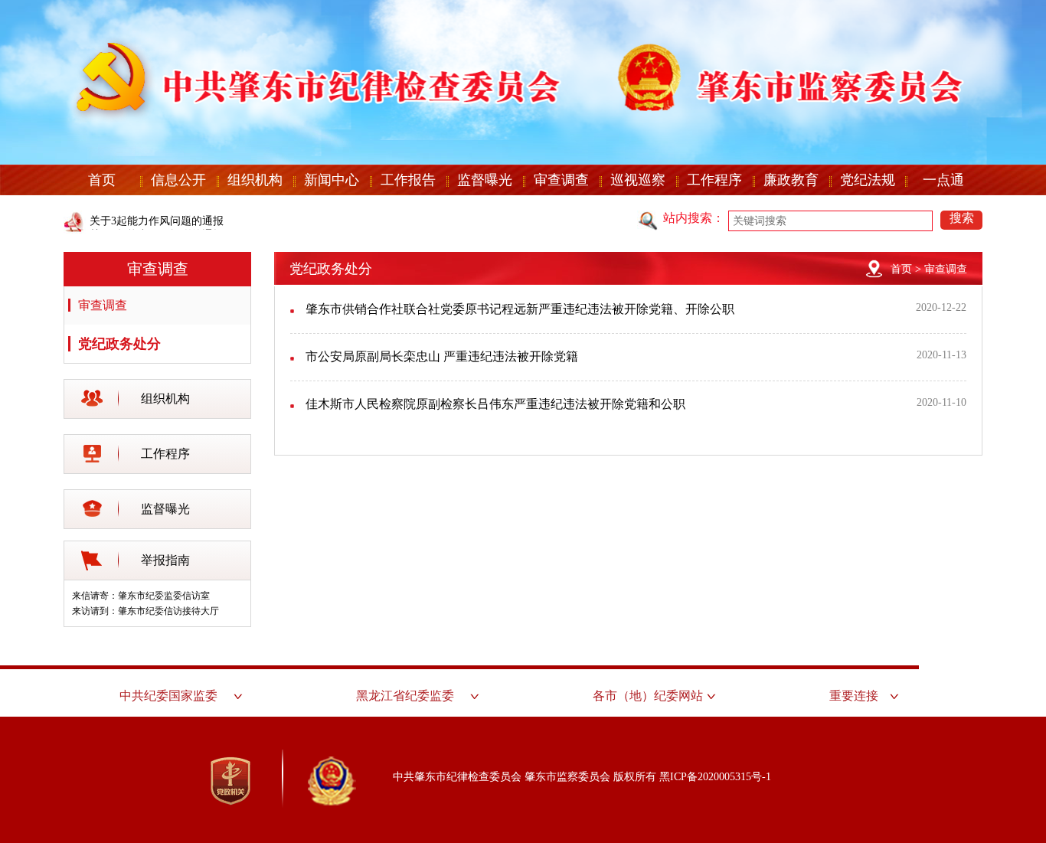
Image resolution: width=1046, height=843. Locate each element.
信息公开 (178, 180)
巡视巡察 (637, 180)
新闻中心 (331, 180)
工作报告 (408, 180)
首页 (102, 180)
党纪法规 (867, 180)
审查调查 (561, 180)
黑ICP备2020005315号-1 (715, 777)
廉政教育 (791, 180)
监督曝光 (484, 180)
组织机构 (255, 180)
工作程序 (714, 180)
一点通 (943, 180)
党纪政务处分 (119, 343)
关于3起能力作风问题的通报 (157, 221)
